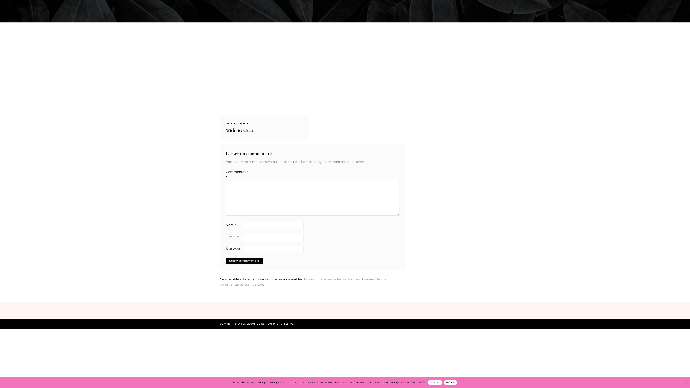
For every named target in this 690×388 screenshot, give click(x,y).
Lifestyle (475, 4)
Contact (496, 4)
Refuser (450, 382)
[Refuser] (685, 382)
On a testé (237, 4)
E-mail (232, 237)
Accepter (435, 382)
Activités (215, 4)
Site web (233, 249)
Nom (231, 225)
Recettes (194, 4)
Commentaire (234, 174)
